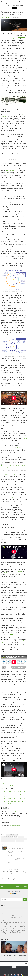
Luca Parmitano (4, 926)
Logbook (24, 924)
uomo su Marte (7, 840)
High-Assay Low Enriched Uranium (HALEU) (13, 805)
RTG (2, 840)
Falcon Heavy (19, 920)
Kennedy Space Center (16, 924)
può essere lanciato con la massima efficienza (15, 236)
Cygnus (21, 918)
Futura (23, 920)
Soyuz (10, 932)
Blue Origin (16, 916)
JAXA (7, 924)
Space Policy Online (8, 785)
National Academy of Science (10, 783)
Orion (7, 928)
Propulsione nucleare (22, 838)
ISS (5, 921)
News (25, 926)
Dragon (3, 920)
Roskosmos (6, 930)
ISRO (2, 922)
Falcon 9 (14, 920)
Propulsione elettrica (13, 838)
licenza (17, 811)
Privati (18, 928)
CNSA (23, 916)
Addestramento (5, 916)
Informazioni (19, 5)
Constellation (3, 917)
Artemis (10, 916)
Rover (8, 497)
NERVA (12, 497)
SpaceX (3, 934)
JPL (10, 924)
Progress (23, 928)
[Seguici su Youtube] (24, 886)
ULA (7, 934)
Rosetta (20, 571)
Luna (10, 926)
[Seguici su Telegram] (17, 886)
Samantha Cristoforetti (18, 930)
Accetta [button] (14, 7)
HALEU (11, 634)
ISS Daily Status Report (14, 922)
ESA (7, 834)
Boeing (20, 916)
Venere (13, 840)
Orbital (3, 928)
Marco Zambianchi (6, 17)
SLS (2, 932)
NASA (19, 836)
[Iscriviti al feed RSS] (26, 886)
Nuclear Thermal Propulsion (8, 474)
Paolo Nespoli (13, 928)
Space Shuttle (17, 932)
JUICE (5, 573)
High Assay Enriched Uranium (7, 836)
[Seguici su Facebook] (21, 886)
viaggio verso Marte (19, 840)
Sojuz (5, 932)
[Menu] (26, 964)
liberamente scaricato (10, 170)
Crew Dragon (8, 917)
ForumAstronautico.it (15, 825)
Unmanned (11, 934)
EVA (10, 920)
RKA (2, 930)
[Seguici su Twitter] (19, 886)
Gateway (24, 723)
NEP (22, 836)
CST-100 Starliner (15, 918)
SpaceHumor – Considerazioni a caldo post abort (14, 955)
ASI (13, 916)
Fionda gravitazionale (14, 834)
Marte (15, 836)
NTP (6, 838)
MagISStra (13, 926)
